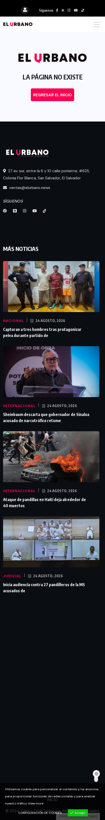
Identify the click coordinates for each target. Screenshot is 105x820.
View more (35, 803)
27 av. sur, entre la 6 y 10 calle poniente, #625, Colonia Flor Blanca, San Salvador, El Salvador (46, 174)
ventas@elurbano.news (29, 187)
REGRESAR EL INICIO (52, 95)
